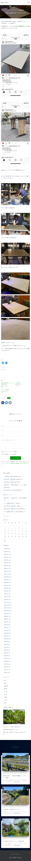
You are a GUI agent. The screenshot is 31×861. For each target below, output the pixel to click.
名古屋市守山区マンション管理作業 (13, 841)
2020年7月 (6, 619)
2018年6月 (6, 661)
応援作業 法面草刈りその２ (11, 809)
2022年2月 (6, 565)
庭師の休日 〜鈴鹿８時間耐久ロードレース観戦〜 (15, 484)
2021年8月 (6, 582)
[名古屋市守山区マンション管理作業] (15, 827)
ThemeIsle (19, 857)
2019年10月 (6, 633)
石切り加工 (18, 383)
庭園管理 (6, 686)
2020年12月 (6, 605)
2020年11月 (6, 607)
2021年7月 (6, 585)
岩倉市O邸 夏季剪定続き (10, 479)
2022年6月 (6, 554)
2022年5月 (6, 557)
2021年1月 (6, 602)
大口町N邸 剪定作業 (9, 476)
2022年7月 (6, 551)
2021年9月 (6, 579)
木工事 (5, 691)
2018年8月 (6, 655)
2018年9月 (6, 652)
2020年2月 (6, 627)
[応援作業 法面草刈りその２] (15, 795)
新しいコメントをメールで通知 (9, 451)
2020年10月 (6, 610)
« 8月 (4, 541)
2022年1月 (6, 568)
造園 (5, 702)
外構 (5, 683)
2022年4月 (6, 560)
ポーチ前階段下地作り (9, 503)
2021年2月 (6, 599)
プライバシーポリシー (15, 854)
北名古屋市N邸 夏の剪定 (10, 490)
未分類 (5, 697)
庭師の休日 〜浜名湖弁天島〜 (11, 498)
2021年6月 (6, 588)
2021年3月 (6, 596)
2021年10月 (6, 576)
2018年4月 (6, 666)
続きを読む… (18, 781)
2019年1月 (6, 650)
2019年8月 (6, 638)
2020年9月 (6, 613)
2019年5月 (6, 647)
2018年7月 (6, 658)
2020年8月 (6, 616)
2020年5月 (6, 624)
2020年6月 (6, 621)
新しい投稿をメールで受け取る (9, 454)
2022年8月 (6, 548)
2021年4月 (6, 593)
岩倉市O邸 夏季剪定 (9, 482)
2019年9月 (6, 636)
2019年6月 (6, 644)
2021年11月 (6, 574)
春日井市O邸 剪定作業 (9, 506)
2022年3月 (6, 562)
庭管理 (5, 688)
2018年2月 (6, 672)
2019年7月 (6, 641)
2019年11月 (6, 630)
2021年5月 (6, 591)
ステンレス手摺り (5, 389)
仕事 (5, 680)
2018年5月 (6, 664)
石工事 (5, 700)
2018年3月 (6, 669)
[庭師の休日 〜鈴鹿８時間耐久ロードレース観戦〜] (15, 761)
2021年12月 (6, 571)
